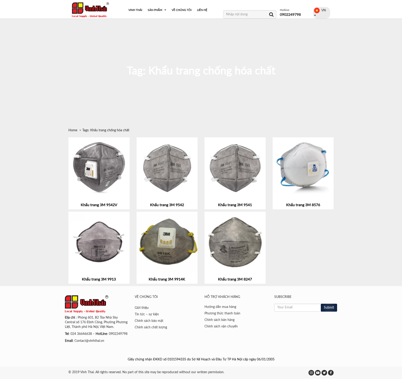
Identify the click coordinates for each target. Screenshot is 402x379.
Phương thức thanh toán (222, 313)
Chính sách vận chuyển (221, 326)
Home (72, 130)
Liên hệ (202, 10)
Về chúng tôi (181, 10)
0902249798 (290, 14)
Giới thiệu (142, 308)
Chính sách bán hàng (219, 320)
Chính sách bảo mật (149, 321)
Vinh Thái (135, 10)
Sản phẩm (155, 10)
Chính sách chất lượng (151, 327)
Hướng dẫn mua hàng (220, 307)
